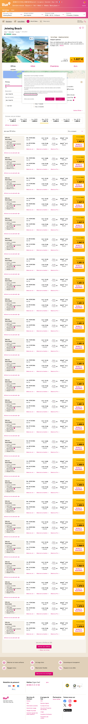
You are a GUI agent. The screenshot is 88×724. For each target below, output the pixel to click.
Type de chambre (9, 97)
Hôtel (12, 10)
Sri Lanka (18, 31)
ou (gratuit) (24, 2)
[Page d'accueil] (6, 4)
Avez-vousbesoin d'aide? (80, 21)
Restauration (8, 91)
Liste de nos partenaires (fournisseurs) (30, 94)
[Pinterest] (70, 706)
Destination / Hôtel (7, 13)
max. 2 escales (39, 107)
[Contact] (85, 21)
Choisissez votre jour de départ (13, 116)
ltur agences (40, 2)
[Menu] (82, 684)
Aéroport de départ (28, 13)
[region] (44, 87)
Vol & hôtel (5, 10)
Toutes (5, 31)
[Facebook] (64, 702)
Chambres (68, 13)
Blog (53, 2)
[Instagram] (70, 702)
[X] (64, 706)
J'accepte (60, 99)
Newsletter (47, 2)
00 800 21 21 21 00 (33, 685)
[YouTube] (75, 702)
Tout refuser (50, 99)
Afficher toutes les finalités (29, 98)
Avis (75, 66)
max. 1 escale (39, 104)
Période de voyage (49, 13)
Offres (13, 66)
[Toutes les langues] (60, 2)
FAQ (57, 2)
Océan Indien (11, 31)
